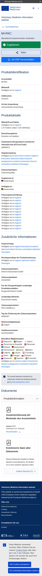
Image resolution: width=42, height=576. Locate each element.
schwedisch (6, 164)
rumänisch (16, 161)
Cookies (4, 509)
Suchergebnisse (11, 27)
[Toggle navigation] (38, 8)
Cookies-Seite (21, 550)
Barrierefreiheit (6, 515)
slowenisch (25, 161)
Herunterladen (11, 432)
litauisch (28, 158)
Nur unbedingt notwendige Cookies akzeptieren (24, 571)
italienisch (15, 158)
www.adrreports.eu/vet (20, 382)
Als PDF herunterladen (23, 59)
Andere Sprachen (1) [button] (24, 471)
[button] (21, 52)
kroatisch (34, 246)
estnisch (27, 156)
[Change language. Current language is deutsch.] (33, 8)
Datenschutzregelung (8, 506)
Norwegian (24, 164)
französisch (5, 158)
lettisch (22, 158)
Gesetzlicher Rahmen (9, 512)
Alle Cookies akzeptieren (20, 564)
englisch (17, 90)
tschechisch (19, 156)
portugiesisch (6, 161)
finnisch (34, 161)
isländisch (15, 164)
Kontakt (4, 527)
